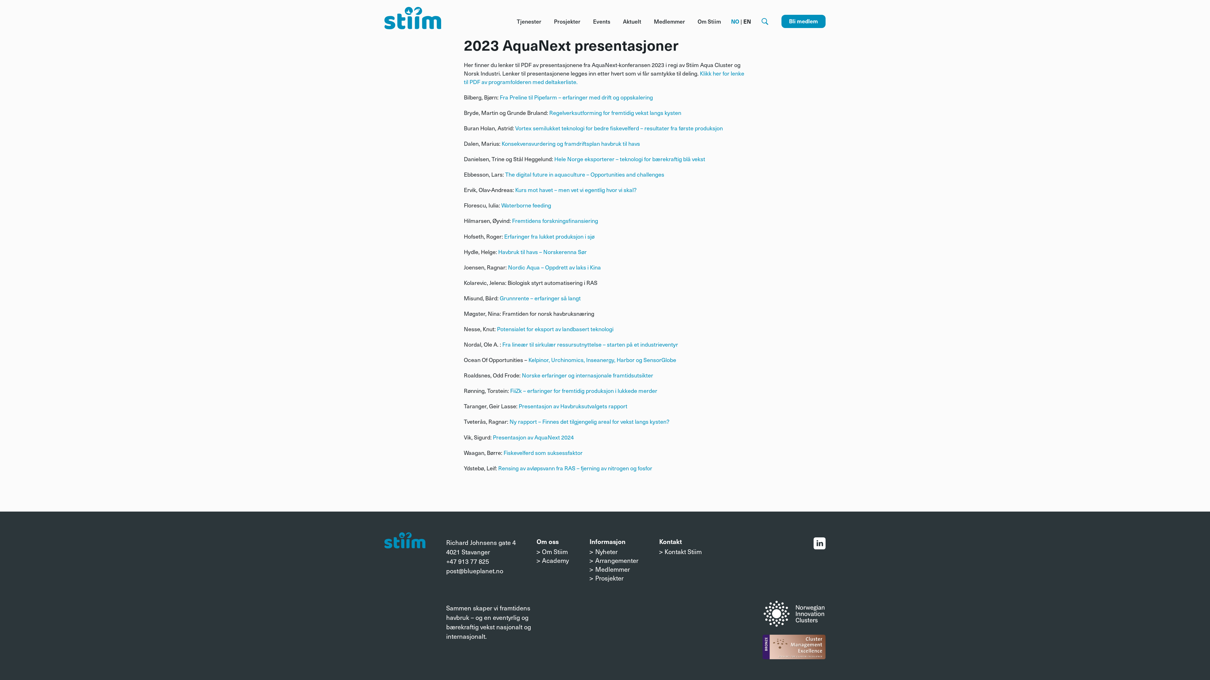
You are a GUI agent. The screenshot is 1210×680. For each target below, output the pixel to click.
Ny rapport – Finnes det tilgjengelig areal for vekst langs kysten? (589, 421)
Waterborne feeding (526, 205)
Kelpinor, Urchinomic (554, 360)
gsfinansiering (580, 220)
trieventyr (666, 344)
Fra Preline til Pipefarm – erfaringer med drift (556, 97)
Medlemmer (669, 21)
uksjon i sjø (581, 236)
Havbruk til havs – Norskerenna (537, 252)
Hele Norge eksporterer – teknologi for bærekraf (615, 159)
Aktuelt (632, 21)
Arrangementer (616, 560)
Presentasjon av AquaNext (526, 437)
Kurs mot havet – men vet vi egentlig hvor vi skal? (576, 190)
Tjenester (529, 21)
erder (650, 390)
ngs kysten (667, 112)
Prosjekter (567, 21)
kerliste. (568, 82)
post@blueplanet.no (474, 570)
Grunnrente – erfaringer (530, 298)
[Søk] (764, 21)
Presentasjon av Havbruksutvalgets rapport (573, 406)
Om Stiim (709, 21)
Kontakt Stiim (683, 551)
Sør (582, 252)
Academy (555, 560)
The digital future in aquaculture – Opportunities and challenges (584, 174)
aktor (576, 452)
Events (601, 21)
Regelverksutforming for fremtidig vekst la (601, 112)
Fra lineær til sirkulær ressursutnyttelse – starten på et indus (578, 344)
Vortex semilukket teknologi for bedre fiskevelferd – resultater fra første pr (607, 128)
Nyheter (606, 551)
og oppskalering (633, 97)
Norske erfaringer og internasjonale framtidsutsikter (587, 375)
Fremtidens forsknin (537, 220)
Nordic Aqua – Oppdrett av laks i (548, 267)
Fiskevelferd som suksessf (536, 452)
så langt (571, 298)
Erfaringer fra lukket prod (535, 236)
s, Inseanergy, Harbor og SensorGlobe (628, 360)
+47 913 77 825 (467, 561)
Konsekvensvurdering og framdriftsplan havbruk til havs (571, 143)
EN (747, 21)
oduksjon (711, 128)
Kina (595, 267)
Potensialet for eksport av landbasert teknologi (555, 329)
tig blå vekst (690, 159)
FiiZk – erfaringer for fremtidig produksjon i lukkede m (576, 390)
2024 (567, 437)
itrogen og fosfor (631, 468)
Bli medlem (803, 21)
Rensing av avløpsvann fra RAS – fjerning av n (554, 468)
